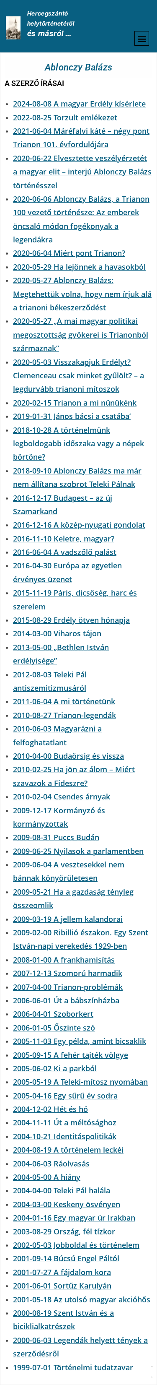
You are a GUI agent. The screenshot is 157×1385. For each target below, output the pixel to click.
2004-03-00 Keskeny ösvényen (66, 1204)
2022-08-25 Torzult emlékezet (65, 117)
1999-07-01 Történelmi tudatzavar (73, 1367)
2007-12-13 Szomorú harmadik (67, 973)
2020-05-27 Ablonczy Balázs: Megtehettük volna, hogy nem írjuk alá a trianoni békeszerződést (82, 293)
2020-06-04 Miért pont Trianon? (69, 253)
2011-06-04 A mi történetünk (64, 701)
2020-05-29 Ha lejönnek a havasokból (79, 267)
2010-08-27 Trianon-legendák (64, 715)
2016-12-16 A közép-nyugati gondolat (79, 525)
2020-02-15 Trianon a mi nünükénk (74, 403)
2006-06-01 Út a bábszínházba (66, 1000)
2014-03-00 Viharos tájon (57, 633)
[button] (141, 38)
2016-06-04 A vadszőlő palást (64, 552)
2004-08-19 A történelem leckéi (68, 1150)
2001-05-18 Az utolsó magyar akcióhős (81, 1299)
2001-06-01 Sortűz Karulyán (62, 1286)
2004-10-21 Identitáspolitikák (64, 1136)
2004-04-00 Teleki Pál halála (61, 1190)
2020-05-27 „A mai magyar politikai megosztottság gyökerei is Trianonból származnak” (80, 334)
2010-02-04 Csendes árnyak (61, 796)
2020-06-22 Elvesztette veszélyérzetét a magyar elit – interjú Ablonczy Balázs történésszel (82, 171)
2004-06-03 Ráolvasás (51, 1164)
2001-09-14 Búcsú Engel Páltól (66, 1258)
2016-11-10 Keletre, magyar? (63, 539)
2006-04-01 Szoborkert (53, 1014)
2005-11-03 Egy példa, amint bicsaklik (79, 1041)
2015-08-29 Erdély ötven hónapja (71, 620)
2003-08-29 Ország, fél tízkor (64, 1231)
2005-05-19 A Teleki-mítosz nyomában (80, 1082)
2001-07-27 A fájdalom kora (62, 1272)
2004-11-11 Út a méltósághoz (64, 1122)
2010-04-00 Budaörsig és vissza (68, 756)
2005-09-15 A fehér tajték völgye (70, 1055)
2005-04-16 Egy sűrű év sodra (65, 1096)
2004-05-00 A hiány (46, 1177)
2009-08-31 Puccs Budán (56, 837)
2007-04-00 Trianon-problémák (68, 987)
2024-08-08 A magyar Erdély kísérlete (79, 104)
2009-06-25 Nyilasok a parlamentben (78, 851)
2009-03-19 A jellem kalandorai (68, 919)
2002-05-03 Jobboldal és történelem (76, 1245)
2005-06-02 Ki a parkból (55, 1068)
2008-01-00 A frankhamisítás (64, 960)
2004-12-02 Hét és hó (50, 1109)
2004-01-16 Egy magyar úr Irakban (74, 1218)
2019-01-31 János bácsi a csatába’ (72, 416)
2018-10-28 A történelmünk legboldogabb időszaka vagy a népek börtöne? (78, 443)
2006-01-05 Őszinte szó (54, 1028)
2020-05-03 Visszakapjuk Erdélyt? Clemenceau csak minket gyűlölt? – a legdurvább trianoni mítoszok (78, 375)
